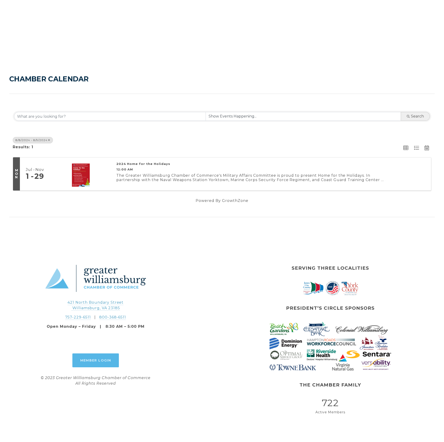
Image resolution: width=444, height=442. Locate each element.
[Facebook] (85, 341)
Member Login (95, 360)
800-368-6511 (112, 317)
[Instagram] (95, 341)
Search (417, 116)
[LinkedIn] (106, 341)
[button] (406, 148)
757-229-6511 (78, 317)
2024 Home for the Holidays (143, 164)
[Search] (11, 14)
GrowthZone (235, 200)
